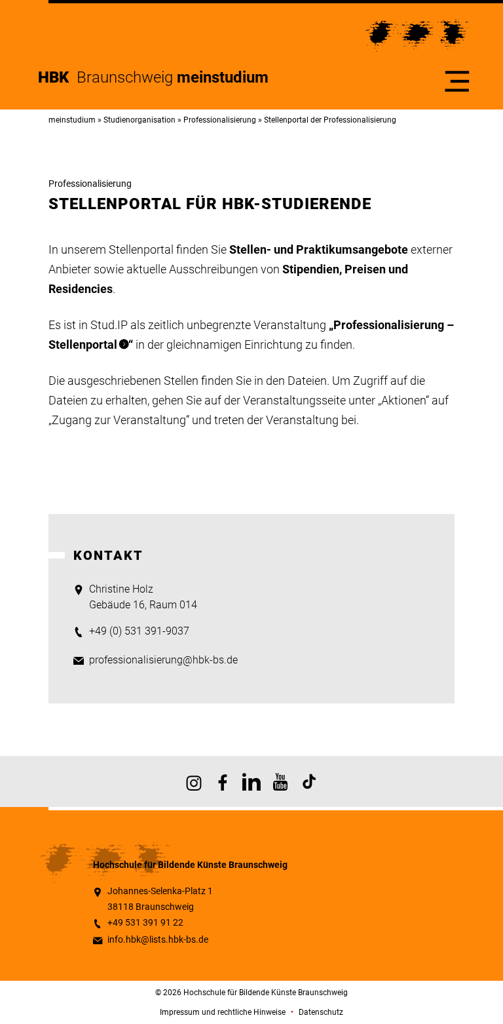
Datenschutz (321, 1012)
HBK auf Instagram (194, 781)
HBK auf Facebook (223, 781)
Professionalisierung (219, 120)
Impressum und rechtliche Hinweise (223, 1012)
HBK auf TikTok (309, 781)
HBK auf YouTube (280, 781)
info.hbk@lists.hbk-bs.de (157, 939)
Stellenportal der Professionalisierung (330, 120)
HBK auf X (251, 781)
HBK (57, 77)
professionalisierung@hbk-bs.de (163, 660)
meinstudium (72, 120)
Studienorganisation (139, 120)
